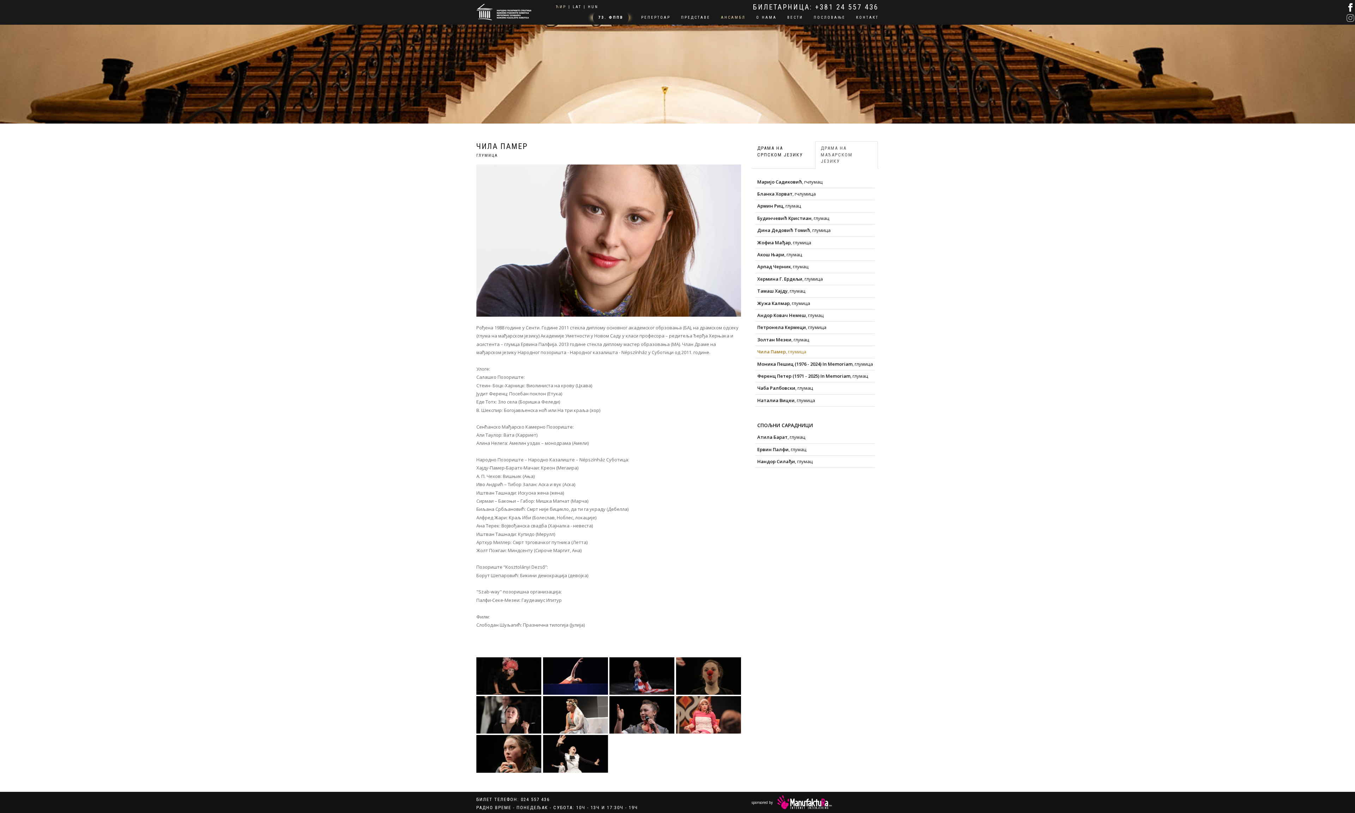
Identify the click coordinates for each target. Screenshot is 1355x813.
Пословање (829, 17)
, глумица (794, 230)
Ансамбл (733, 17)
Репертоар (655, 17)
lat (577, 7)
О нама (766, 17)
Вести (795, 17)
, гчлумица (786, 194)
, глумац (779, 206)
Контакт (867, 17)
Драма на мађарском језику (837, 154)
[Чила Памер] (509, 676)
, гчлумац (790, 182)
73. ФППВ (611, 17)
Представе (695, 17)
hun (593, 7)
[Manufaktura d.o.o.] (804, 802)
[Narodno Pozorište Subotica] (503, 11)
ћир (561, 7)
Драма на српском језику (780, 151)
